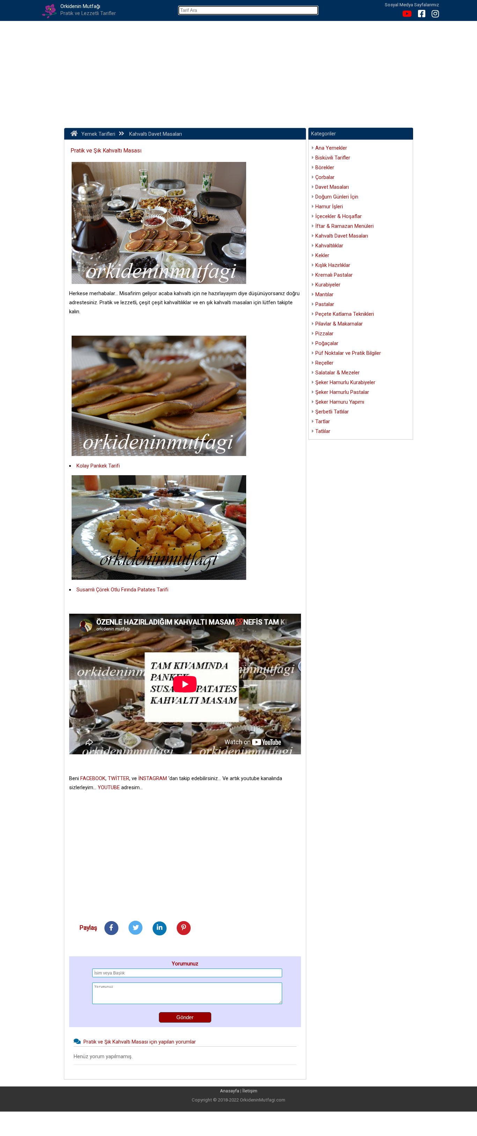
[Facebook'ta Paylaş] (111, 928)
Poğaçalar (326, 343)
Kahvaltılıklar (329, 245)
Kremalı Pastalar (334, 275)
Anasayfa (229, 1090)
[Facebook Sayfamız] (419, 15)
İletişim (249, 1090)
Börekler (324, 167)
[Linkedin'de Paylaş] (159, 928)
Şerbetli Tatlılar (332, 412)
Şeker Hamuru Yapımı (339, 402)
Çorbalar (325, 177)
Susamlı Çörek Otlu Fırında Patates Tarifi (122, 589)
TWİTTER (118, 778)
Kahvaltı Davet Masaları (341, 236)
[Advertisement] (238, 73)
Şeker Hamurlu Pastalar (342, 392)
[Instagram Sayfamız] (432, 15)
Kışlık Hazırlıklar (332, 265)
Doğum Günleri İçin (336, 197)
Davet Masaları (332, 187)
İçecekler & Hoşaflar (338, 216)
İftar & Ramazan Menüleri (344, 226)
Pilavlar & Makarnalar (339, 324)
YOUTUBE (109, 787)
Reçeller (324, 363)
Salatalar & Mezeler (337, 372)
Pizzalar (324, 333)
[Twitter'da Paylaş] (135, 928)
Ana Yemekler (331, 148)
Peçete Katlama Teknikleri (344, 314)
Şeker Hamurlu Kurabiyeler (345, 382)
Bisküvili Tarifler (332, 158)
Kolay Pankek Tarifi (98, 466)
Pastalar (324, 304)
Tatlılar (322, 431)
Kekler (322, 255)
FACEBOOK (92, 778)
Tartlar (322, 421)
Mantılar (324, 294)
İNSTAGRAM (152, 778)
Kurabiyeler (327, 285)
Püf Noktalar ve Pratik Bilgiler (348, 353)
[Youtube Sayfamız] (404, 15)
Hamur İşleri (329, 206)
